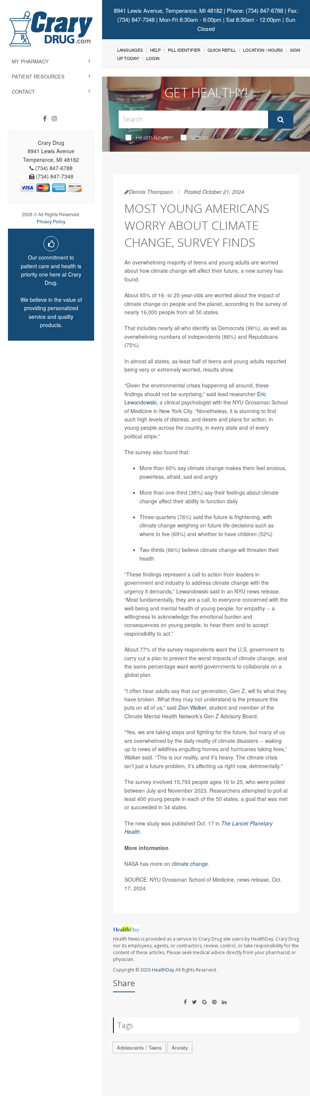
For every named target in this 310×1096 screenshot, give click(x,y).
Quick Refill (222, 50)
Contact (23, 91)
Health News (152, 137)
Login (153, 58)
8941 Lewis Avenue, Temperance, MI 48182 (168, 10)
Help (155, 50)
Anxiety (180, 1047)
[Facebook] (44, 118)
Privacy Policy (51, 221)
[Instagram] (54, 118)
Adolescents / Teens (139, 1047)
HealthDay (163, 970)
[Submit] (280, 120)
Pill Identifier (184, 50)
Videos (200, 137)
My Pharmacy (30, 61)
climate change (190, 863)
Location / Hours (263, 50)
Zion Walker (192, 707)
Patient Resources (38, 76)
